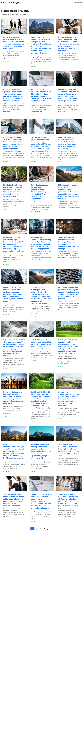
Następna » (47, 529)
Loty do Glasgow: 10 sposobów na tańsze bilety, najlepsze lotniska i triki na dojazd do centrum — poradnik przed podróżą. (41, 344)
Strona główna (77, 2)
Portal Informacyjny (10, 2)
